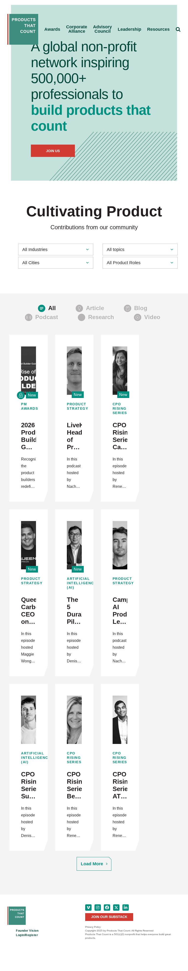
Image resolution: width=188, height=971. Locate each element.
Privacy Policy (93, 927)
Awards (52, 29)
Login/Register (27, 935)
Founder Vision (27, 930)
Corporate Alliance (76, 29)
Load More (92, 863)
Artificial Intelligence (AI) (74, 583)
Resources (158, 29)
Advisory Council (102, 29)
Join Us (53, 151)
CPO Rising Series (120, 408)
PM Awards (28, 406)
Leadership (129, 29)
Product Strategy (74, 406)
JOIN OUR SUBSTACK (109, 917)
